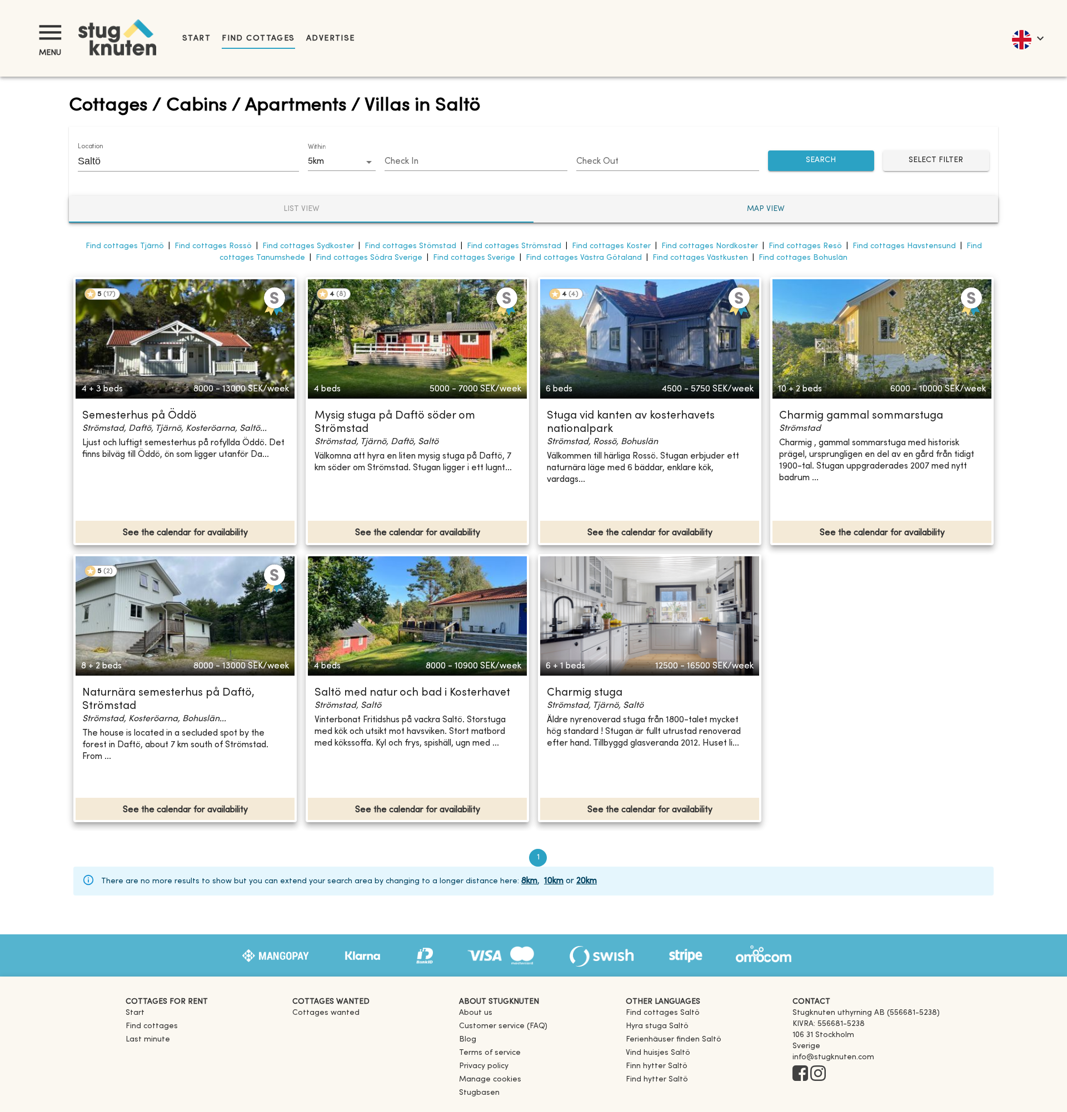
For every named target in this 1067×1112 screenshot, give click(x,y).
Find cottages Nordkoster (709, 246)
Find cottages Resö (805, 246)
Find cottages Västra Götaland (584, 257)
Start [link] (196, 38)
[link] (663, 1013)
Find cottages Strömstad (514, 246)
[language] (1027, 38)
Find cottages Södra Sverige (369, 257)
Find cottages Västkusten (700, 257)
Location (90, 146)
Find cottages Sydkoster (308, 246)
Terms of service (490, 1052)
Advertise (330, 38)
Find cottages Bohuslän (803, 257)
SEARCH (821, 160)
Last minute (148, 1039)
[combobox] (180, 161)
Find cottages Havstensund (904, 246)
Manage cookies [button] (490, 1079)
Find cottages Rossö (213, 246)
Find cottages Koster (611, 246)
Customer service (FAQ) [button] (503, 1026)
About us (475, 1013)
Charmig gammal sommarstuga (861, 416)
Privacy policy (483, 1066)
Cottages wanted (326, 1013)
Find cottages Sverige (474, 257)
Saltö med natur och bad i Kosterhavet (412, 693)
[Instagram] (818, 1074)
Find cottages (258, 38)
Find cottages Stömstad (410, 246)
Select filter (936, 160)
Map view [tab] (766, 209)
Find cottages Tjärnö (125, 246)
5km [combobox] (316, 161)
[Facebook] (800, 1074)
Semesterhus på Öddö (139, 416)
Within (317, 147)
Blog (467, 1039)
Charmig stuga (584, 693)
